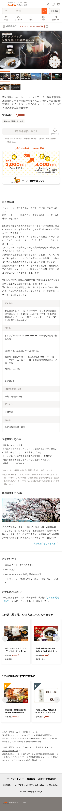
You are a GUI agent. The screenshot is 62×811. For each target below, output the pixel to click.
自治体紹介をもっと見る (44, 544)
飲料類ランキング (43, 747)
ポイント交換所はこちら (33, 180)
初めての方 (55, 20)
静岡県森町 (11, 26)
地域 (31, 20)
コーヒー (36, 732)
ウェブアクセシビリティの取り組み (29, 785)
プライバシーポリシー (14, 779)
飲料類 (25, 732)
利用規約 (7, 785)
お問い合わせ (53, 785)
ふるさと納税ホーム (10, 732)
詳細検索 (54, 11)
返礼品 (6, 20)
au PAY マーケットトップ (31, 792)
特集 (43, 20)
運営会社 (31, 779)
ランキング (18, 20)
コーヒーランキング (10, 751)
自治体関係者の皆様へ (47, 779)
